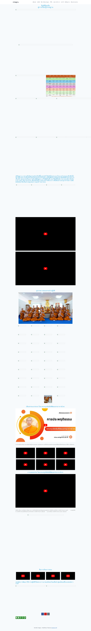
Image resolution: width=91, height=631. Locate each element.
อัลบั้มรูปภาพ (67, 2)
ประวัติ (62, 2)
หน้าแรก (34, 2)
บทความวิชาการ (56, 2)
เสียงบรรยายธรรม (74, 2)
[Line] (48, 614)
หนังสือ (38, 2)
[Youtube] (45, 614)
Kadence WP (54, 627)
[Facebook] (42, 614)
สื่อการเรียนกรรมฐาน (45, 2)
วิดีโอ (51, 2)
